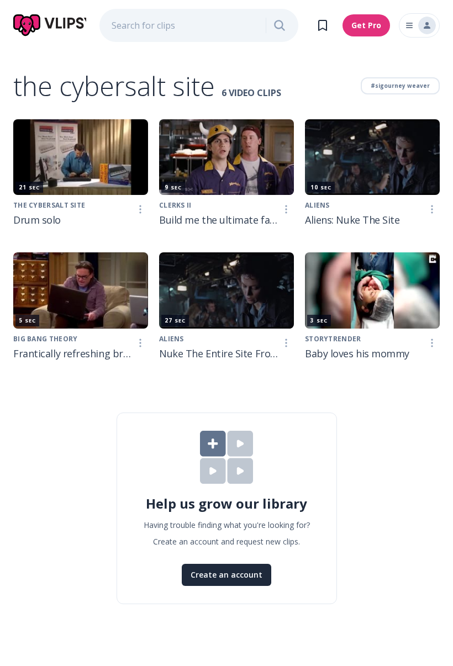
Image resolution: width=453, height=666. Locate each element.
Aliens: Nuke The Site (352, 219)
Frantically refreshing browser (73, 353)
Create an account (226, 574)
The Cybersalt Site (49, 205)
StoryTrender (333, 338)
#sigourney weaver (400, 85)
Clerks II (175, 205)
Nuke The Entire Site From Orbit (218, 353)
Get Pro (366, 25)
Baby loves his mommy (357, 353)
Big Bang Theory (45, 338)
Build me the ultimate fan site (218, 219)
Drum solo (37, 219)
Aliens (317, 205)
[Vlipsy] (49, 25)
